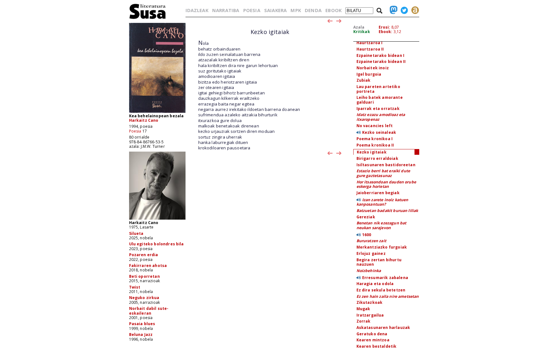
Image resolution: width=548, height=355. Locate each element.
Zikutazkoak (369, 302)
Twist (134, 287)
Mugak (363, 308)
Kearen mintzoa (372, 340)
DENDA (313, 10)
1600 (366, 234)
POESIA (251, 10)
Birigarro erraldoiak (377, 158)
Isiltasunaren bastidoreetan (385, 164)
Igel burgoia (369, 74)
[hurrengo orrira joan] (339, 21)
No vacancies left (374, 125)
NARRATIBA (225, 10)
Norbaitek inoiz (372, 68)
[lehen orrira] (147, 18)
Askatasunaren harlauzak (383, 327)
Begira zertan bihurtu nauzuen (378, 262)
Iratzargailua (370, 315)
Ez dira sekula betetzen (381, 290)
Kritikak (361, 31)
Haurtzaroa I (369, 42)
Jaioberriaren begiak (378, 192)
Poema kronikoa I (374, 138)
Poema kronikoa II (375, 145)
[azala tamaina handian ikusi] (157, 112)
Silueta (136, 233)
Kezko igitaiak (372, 152)
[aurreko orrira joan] (329, 21)
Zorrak (363, 321)
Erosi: (384, 27)
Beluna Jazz (141, 334)
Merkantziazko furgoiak (381, 247)
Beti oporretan (144, 276)
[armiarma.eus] (413, 10)
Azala (359, 27)
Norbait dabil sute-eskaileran (149, 311)
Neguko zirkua (144, 297)
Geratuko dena (372, 334)
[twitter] (402, 10)
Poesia (135, 131)
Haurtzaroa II (370, 49)
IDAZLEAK (197, 10)
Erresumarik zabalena (385, 277)
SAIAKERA (275, 10)
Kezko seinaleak (379, 132)
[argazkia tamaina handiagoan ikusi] (157, 219)
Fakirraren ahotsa (148, 265)
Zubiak (363, 80)
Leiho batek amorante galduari (379, 100)
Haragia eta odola (375, 283)
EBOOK (333, 10)
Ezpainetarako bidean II (381, 61)
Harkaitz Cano (144, 120)
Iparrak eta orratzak (378, 108)
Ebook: (386, 31)
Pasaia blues (142, 323)
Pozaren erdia (143, 254)
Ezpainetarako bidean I (380, 55)
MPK (295, 10)
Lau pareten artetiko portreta (378, 89)
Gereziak (365, 217)
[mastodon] (392, 10)
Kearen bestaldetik (376, 346)
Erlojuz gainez (371, 253)
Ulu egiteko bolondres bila (156, 244)
